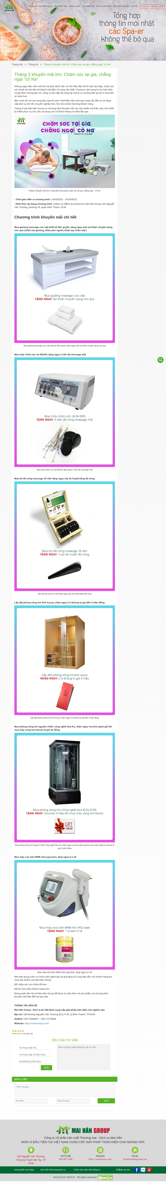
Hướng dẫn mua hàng (24, 1170)
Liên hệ (134, 6)
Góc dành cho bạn (121, 6)
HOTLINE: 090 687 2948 (152, 6)
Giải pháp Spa (88, 6)
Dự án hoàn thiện (103, 6)
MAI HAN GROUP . (65, 1177)
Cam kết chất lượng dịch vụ (53, 1170)
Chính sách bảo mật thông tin (87, 1170)
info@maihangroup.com (135, 1159)
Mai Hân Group (45, 6)
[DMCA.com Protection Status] (105, 1177)
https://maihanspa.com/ (37, 1023)
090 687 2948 (65, 1159)
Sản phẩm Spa (60, 6)
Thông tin (33, 64)
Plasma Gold (74, 6)
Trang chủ (33, 6)
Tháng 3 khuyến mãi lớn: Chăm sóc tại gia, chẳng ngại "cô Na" (77, 64)
